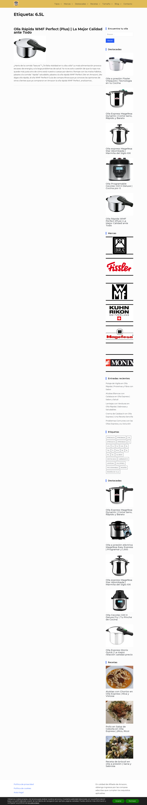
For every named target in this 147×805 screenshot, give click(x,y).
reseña (124, 467)
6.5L (122, 446)
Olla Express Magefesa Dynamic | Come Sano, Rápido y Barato (119, 115)
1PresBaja (121, 437)
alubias (119, 455)
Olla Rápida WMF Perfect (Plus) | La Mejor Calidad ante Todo (58, 30)
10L (108, 455)
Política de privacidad (24, 784)
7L (113, 450)
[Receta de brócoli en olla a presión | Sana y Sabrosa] (119, 757)
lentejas (110, 463)
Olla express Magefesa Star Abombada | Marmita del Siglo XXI (119, 150)
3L (129, 442)
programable (112, 467)
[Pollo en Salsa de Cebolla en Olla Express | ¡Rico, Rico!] (119, 722)
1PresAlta (111, 437)
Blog (117, 4)
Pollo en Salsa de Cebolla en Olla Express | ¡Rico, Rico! (117, 728)
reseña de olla (113, 472)
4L (113, 446)
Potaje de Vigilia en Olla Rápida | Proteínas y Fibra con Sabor (119, 386)
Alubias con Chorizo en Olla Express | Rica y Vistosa (119, 693)
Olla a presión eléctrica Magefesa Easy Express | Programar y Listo (119, 547)
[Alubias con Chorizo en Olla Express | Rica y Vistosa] (119, 687)
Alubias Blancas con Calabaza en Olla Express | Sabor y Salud (118, 396)
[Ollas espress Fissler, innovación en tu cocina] (119, 274)
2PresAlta (111, 442)
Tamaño (106, 4)
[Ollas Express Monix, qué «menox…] (119, 370)
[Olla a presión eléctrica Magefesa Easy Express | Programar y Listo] (119, 540)
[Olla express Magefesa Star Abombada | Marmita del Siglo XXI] (119, 144)
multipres (120, 463)
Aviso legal (19, 792)
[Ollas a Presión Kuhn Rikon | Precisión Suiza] (119, 320)
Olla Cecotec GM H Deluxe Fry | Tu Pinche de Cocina (119, 617)
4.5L (108, 446)
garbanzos (123, 459)
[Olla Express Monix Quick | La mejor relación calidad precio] (119, 646)
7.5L (108, 450)
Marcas (67, 4)
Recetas (94, 4)
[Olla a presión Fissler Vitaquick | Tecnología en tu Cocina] (119, 74)
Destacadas (80, 4)
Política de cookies (22, 788)
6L (127, 446)
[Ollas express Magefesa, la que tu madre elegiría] (119, 342)
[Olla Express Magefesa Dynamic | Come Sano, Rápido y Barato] (119, 109)
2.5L (129, 437)
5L (117, 446)
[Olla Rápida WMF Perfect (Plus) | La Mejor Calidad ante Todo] (119, 214)
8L (122, 450)
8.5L (117, 450)
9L (127, 450)
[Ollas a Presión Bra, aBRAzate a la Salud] (119, 253)
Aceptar (118, 801)
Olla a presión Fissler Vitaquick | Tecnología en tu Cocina (119, 80)
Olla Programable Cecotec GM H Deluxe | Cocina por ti (119, 186)
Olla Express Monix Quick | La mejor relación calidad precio (119, 652)
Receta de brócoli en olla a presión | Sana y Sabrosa (118, 763)
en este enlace (33, 803)
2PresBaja (122, 442)
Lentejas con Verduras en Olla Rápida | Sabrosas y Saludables (117, 406)
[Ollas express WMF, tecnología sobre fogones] (119, 299)
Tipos (57, 4)
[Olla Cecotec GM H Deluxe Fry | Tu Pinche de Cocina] (119, 610)
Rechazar (132, 801)
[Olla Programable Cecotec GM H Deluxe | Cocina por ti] (119, 179)
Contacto (128, 4)
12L (113, 455)
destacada (111, 459)
